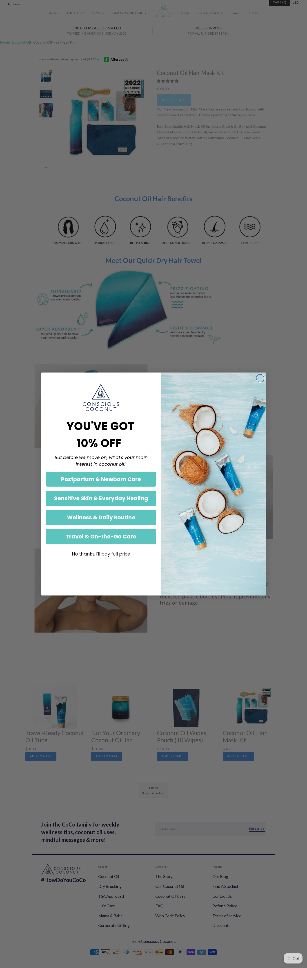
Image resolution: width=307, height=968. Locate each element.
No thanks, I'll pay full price (101, 554)
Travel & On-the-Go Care (101, 536)
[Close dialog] (260, 378)
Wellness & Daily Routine (101, 517)
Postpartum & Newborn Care (101, 479)
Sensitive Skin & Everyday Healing (101, 498)
